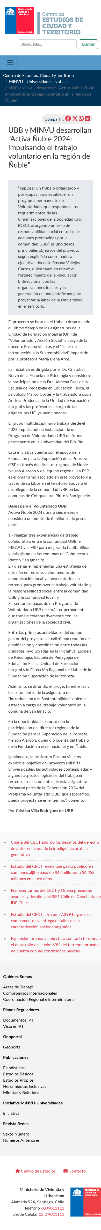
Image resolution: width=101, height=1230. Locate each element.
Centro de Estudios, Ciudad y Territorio (38, 76)
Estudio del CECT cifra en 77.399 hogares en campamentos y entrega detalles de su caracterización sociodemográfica (51, 921)
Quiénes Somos (17, 977)
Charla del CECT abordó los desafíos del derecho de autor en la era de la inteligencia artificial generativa (55, 848)
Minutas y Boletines (21, 1093)
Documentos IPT (18, 1020)
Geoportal (12, 1037)
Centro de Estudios (38, 1171)
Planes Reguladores (21, 1010)
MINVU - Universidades (30, 82)
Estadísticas (14, 1068)
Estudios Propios (18, 1080)
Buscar (88, 44)
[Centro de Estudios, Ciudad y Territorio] (44, 20)
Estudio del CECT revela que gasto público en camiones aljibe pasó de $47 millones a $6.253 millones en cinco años (53, 872)
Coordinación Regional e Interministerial (39, 999)
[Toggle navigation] (10, 62)
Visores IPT (13, 1026)
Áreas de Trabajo (18, 987)
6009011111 (52, 1208)
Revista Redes (15, 1124)
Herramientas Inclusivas (24, 1086)
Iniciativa (11, 1113)
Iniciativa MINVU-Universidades (33, 1103)
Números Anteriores (21, 1140)
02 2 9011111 (51, 1214)
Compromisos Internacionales (30, 993)
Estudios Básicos (18, 1074)
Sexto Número (16, 1134)
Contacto (77, 1171)
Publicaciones (15, 1057)
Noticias (61, 82)
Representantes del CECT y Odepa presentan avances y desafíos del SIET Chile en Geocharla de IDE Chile (56, 896)
